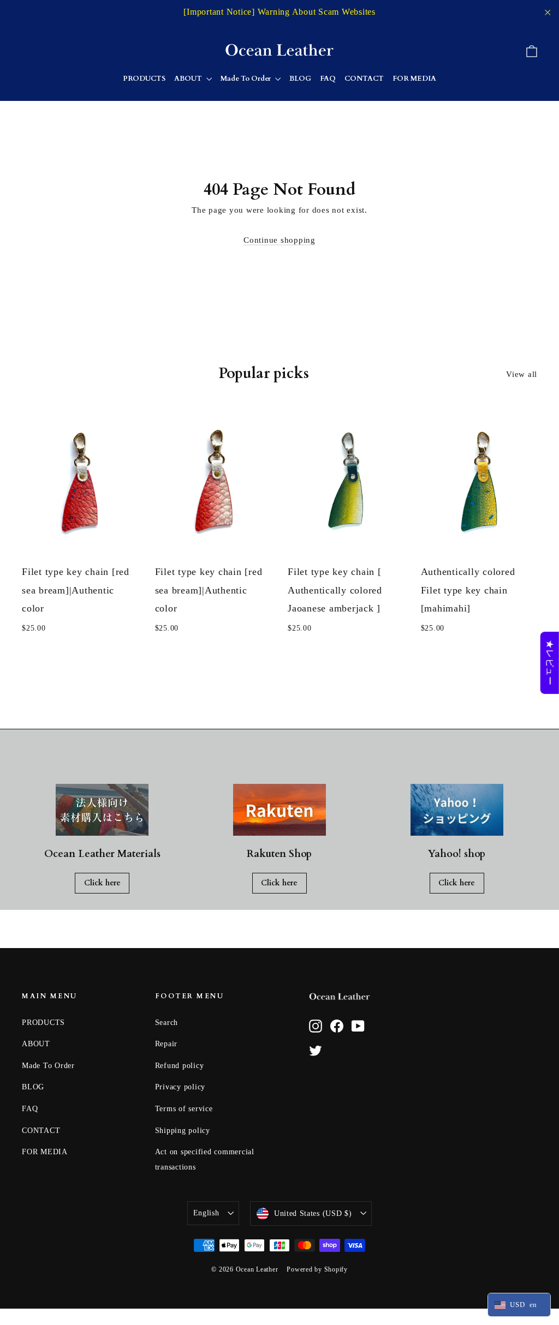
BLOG (300, 78)
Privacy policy (180, 1087)
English (206, 1213)
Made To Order (246, 78)
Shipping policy (182, 1130)
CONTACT (364, 78)
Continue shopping (279, 240)
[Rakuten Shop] (279, 810)
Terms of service (184, 1109)
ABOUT (189, 78)
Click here (102, 883)
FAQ (328, 78)
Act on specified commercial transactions (204, 1159)
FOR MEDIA (414, 78)
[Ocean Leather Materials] (102, 810)
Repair (166, 1044)
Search (167, 1022)
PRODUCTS (144, 78)
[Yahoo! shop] (457, 810)
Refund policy (179, 1066)
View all (521, 374)
